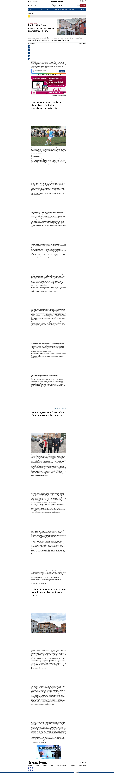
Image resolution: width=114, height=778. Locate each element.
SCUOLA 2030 (71, 9)
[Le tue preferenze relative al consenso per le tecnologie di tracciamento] (112, 776)
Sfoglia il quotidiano (33, 5)
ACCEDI (78, 5)
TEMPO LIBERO (61, 9)
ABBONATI (83, 5)
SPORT (56, 9)
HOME (41, 9)
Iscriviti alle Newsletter (34, 1)
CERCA (84, 9)
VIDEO (66, 9)
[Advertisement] (40, 52)
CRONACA (52, 9)
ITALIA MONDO (46, 9)
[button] (48, 752)
